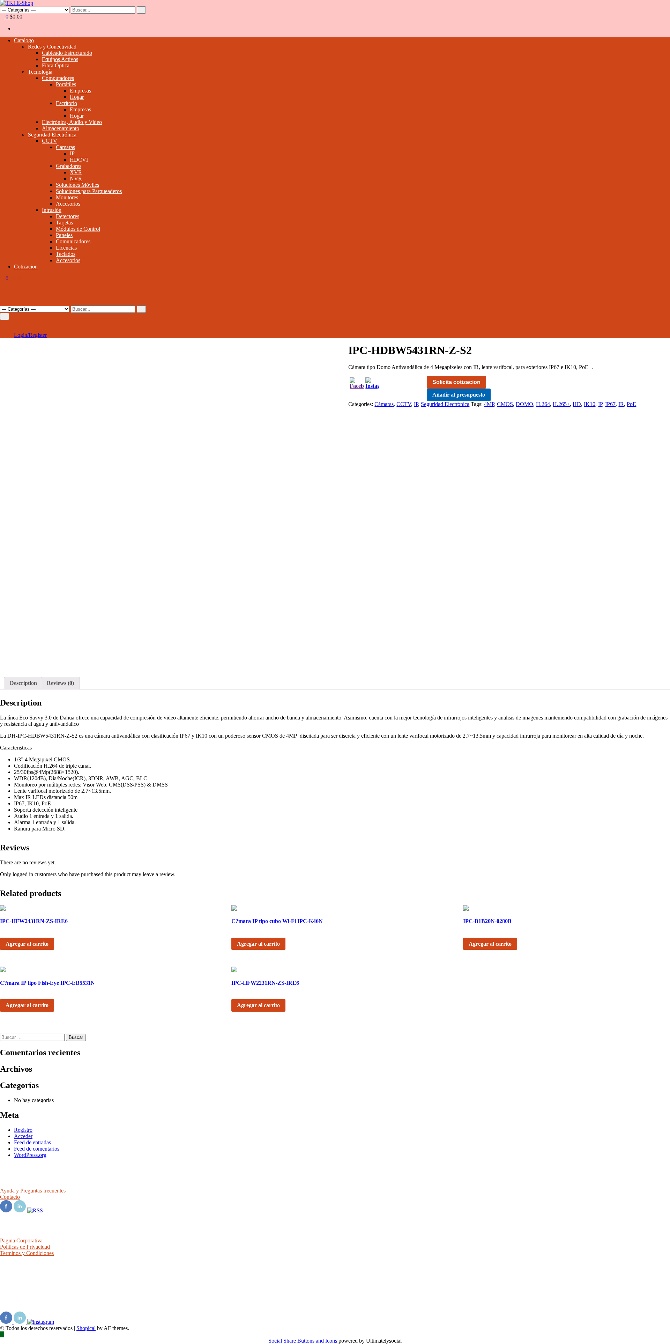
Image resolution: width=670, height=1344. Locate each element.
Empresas (80, 91)
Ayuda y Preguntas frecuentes (33, 1191)
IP (72, 153)
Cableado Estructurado (67, 53)
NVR (76, 179)
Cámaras (65, 147)
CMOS (505, 404)
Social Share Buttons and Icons (302, 1341)
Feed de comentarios (36, 1149)
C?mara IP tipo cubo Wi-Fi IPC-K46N (277, 921)
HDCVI (79, 160)
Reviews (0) (60, 683)
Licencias (66, 248)
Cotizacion (26, 266)
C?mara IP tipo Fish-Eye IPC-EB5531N (47, 983)
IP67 (610, 404)
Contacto (10, 1197)
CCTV (49, 141)
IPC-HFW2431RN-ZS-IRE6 (34, 921)
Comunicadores (73, 241)
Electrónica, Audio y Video (72, 122)
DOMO (524, 404)
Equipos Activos (60, 59)
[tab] (23, 683)
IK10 (589, 404)
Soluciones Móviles (77, 185)
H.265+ (561, 404)
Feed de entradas (32, 1142)
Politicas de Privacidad (25, 1247)
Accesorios (68, 204)
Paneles (64, 235)
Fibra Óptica (55, 65)
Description (23, 683)
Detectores (67, 216)
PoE (631, 404)
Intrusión (51, 210)
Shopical (86, 1328)
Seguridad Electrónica (52, 135)
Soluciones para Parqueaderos (89, 191)
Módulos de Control (78, 229)
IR (621, 404)
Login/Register (30, 335)
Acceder (23, 1136)
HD (577, 404)
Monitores (67, 197)
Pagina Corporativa (21, 1240)
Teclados (65, 254)
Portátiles (66, 84)
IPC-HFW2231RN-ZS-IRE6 (265, 983)
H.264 (543, 404)
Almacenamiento (60, 128)
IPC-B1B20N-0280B (487, 921)
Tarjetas (64, 223)
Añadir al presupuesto (458, 395)
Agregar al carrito (27, 944)
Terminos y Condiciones (27, 1253)
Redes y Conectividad (52, 47)
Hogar (77, 97)
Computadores (58, 78)
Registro (23, 1130)
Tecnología (40, 72)
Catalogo (24, 40)
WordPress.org (30, 1155)
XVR (76, 172)
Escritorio (66, 103)
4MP (489, 404)
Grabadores (68, 166)
